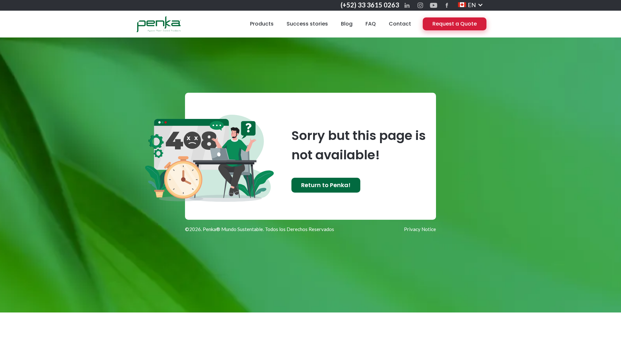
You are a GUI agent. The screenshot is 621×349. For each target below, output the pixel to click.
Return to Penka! (326, 185)
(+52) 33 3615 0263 (370, 5)
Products (262, 23)
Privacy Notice (420, 229)
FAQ (370, 23)
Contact (400, 23)
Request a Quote (454, 23)
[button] (470, 5)
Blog (347, 23)
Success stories (307, 23)
